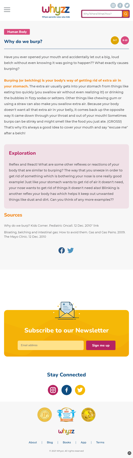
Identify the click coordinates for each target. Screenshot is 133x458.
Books (67, 442)
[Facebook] (61, 251)
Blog (50, 442)
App (83, 442)
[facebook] (120, 5)
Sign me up (100, 345)
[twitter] (127, 5)
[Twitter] (70, 251)
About (33, 442)
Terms (100, 442)
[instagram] (113, 5)
